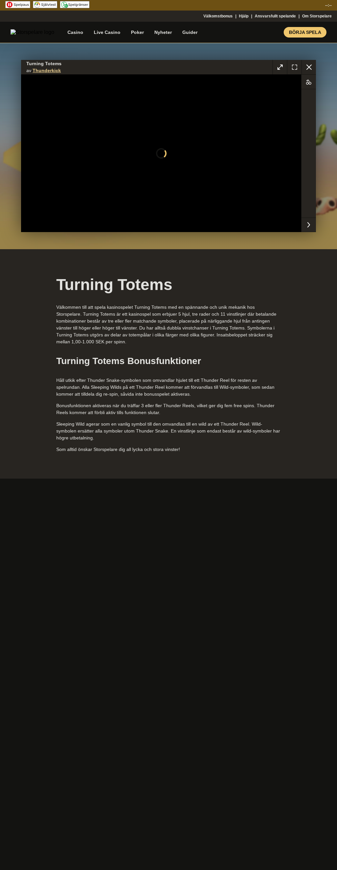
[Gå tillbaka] (308, 67)
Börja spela (305, 32)
